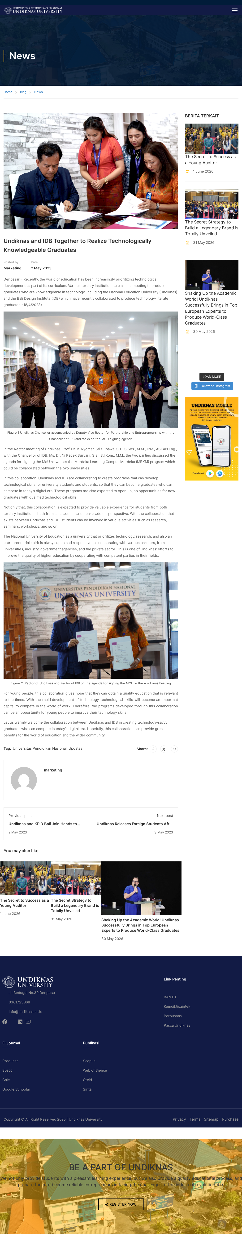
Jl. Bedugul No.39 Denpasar (32, 992)
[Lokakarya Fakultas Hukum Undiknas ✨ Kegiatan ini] (219, 357)
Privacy (179, 1119)
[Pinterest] (174, 749)
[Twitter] (163, 749)
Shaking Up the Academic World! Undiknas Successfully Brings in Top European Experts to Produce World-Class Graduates (140, 925)
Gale (6, 1080)
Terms (195, 1119)
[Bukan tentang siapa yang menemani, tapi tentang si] (191, 357)
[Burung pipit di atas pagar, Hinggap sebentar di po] (232, 365)
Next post (165, 815)
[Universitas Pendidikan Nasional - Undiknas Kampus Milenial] (33, 10)
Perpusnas (173, 1016)
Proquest (10, 1061)
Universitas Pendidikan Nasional (40, 748)
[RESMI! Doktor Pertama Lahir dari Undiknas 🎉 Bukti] (205, 348)
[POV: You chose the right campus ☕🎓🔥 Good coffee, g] (232, 357)
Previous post (20, 815)
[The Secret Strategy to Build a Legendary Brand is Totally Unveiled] (76, 878)
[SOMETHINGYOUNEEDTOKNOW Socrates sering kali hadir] (205, 357)
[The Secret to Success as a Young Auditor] (25, 878)
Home (8, 92)
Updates (75, 748)
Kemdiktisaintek (177, 1006)
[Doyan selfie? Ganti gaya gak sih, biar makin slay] (232, 348)
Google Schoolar (16, 1089)
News (38, 92)
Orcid (87, 1080)
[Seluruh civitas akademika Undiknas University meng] (191, 365)
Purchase (230, 1119)
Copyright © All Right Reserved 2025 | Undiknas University (53, 1119)
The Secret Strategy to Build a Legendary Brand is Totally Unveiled (75, 905)
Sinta (87, 1089)
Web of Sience (95, 1070)
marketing (12, 268)
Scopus (89, 1061)
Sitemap (211, 1119)
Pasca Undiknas (177, 1025)
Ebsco (7, 1070)
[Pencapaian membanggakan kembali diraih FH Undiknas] (205, 365)
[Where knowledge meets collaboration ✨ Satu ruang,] (191, 348)
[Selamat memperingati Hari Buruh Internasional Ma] (219, 365)
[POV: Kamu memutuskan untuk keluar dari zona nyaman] (219, 348)
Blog (23, 92)
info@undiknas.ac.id (25, 1011)
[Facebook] (153, 749)
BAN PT (170, 997)
